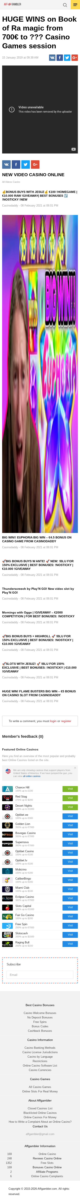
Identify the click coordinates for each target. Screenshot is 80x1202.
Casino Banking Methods (40, 1047)
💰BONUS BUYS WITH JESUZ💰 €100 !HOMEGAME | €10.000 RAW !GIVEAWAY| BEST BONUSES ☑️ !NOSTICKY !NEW (39, 195)
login (53, 721)
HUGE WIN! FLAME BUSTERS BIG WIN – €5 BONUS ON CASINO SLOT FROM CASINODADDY (39, 693)
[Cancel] (75, 768)
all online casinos (32, 776)
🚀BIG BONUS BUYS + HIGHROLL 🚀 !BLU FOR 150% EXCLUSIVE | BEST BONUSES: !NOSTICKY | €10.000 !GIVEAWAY (37, 640)
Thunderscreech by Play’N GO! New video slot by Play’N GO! (38, 590)
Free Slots (47, 1162)
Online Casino (47, 1154)
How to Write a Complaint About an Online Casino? (40, 1121)
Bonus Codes (40, 1026)
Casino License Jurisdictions (40, 1052)
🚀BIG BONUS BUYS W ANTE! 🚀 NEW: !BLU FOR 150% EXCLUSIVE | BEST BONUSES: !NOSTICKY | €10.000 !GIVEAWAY (38, 564)
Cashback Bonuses (40, 1030)
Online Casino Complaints (47, 1176)
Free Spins (40, 1022)
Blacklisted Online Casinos (40, 1112)
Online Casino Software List (40, 1065)
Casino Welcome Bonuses (40, 1013)
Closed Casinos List (40, 1108)
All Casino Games (40, 1087)
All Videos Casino (11, 182)
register (66, 721)
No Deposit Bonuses (40, 1017)
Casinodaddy (10, 205)
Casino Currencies (40, 1070)
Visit (70, 788)
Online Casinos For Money (40, 1117)
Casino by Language (40, 1056)
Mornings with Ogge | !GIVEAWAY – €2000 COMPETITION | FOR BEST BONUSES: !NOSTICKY (38, 614)
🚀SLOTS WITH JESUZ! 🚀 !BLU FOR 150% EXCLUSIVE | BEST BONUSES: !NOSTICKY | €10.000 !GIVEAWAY (39, 667)
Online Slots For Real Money (40, 1091)
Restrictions (40, 1061)
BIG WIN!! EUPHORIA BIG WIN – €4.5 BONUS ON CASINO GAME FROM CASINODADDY (36, 539)
